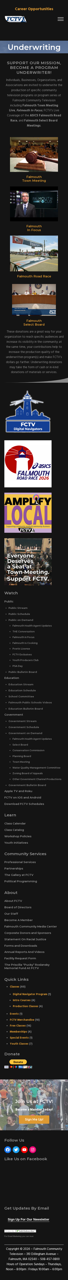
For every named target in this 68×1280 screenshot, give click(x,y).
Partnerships (13, 868)
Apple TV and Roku (18, 791)
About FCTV (13, 901)
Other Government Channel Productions (36, 779)
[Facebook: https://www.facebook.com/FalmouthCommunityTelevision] (7, 1149)
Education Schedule (22, 690)
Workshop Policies (17, 836)
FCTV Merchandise (22, 1020)
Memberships (18, 1032)
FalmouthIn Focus (34, 228)
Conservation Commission (28, 750)
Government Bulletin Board (27, 785)
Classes (14, 987)
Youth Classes (19, 1044)
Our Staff (11, 913)
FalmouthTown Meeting (34, 178)
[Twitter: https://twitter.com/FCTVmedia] (16, 1149)
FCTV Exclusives (22, 654)
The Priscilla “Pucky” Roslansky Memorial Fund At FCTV (26, 966)
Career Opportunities (34, 9)
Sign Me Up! (34, 1119)
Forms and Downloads (20, 945)
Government (13, 714)
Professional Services (20, 862)
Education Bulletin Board (25, 708)
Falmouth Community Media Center (30, 926)
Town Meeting (21, 761)
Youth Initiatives (16, 842)
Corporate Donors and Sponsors (27, 933)
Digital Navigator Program (30, 994)
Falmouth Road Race (34, 276)
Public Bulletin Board (22, 671)
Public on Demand (20, 619)
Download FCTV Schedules (24, 804)
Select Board (34, 324)
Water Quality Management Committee (36, 767)
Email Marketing (15, 1236)
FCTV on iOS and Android (22, 797)
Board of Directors (17, 907)
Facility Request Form (20, 958)
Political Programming (20, 881)
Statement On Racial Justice (25, 939)
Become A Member (18, 920)
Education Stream (20, 684)
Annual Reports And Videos (24, 952)
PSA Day (17, 666)
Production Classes (25, 1006)
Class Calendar (15, 823)
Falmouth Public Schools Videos (30, 702)
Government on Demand (25, 733)
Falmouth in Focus (23, 637)
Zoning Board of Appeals (27, 773)
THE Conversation (23, 631)
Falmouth (34, 321)
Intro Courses (22, 1000)
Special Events (19, 1038)
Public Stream (18, 607)
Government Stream (22, 721)
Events (14, 1014)
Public (8, 601)
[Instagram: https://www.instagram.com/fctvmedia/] (32, 1149)
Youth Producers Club (25, 660)
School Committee (21, 696)
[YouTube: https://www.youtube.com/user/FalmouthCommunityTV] (24, 1149)
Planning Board (21, 756)
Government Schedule (23, 727)
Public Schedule (19, 613)
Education (11, 678)
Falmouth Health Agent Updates (32, 625)
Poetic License (21, 648)
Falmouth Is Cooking (25, 643)
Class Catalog (14, 830)
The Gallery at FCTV (18, 875)
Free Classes (18, 1026)
